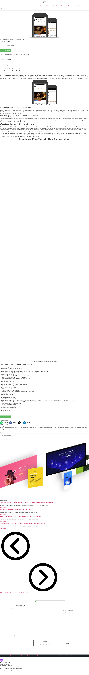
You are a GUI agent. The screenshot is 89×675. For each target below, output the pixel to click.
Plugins (62, 5)
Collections (56, 5)
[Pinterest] (49, 645)
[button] (87, 59)
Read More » (3, 507)
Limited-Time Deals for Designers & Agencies (6, 664)
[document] (44, 666)
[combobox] (44, 8)
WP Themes (48, 5)
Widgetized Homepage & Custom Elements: (13, 67)
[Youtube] (46, 645)
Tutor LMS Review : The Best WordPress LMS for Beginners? (20, 516)
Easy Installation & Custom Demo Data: (11, 63)
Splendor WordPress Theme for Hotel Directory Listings (15, 68)
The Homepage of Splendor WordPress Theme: (13, 65)
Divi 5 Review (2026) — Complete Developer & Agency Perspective (23, 523)
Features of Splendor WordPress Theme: (13, 70)
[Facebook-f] (41, 645)
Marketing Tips (70, 5)
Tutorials (78, 5)
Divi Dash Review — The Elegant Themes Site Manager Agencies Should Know (27, 503)
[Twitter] (43, 645)
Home (41, 5)
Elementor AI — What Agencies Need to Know (15, 509)
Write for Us (85, 5)
